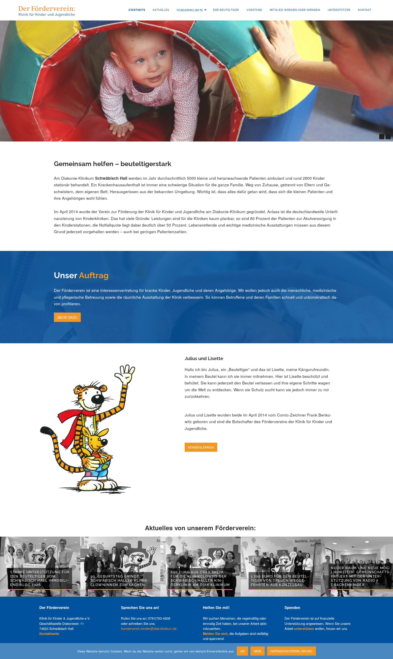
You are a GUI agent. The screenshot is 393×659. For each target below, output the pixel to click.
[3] (372, 136)
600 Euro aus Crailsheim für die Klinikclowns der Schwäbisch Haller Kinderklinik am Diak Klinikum (200, 578)
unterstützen (304, 628)
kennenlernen (201, 447)
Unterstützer (339, 10)
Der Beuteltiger (226, 10)
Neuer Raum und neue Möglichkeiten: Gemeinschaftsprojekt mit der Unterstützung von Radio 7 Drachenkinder (360, 576)
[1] (364, 136)
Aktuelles (161, 10)
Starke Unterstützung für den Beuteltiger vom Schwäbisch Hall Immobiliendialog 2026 (40, 578)
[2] (368, 136)
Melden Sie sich (215, 633)
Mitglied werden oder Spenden (295, 10)
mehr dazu (67, 317)
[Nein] (387, 651)
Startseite (136, 10)
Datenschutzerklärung (291, 651)
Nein (257, 651)
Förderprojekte (190, 10)
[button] (381, 136)
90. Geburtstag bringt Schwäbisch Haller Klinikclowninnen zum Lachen (120, 580)
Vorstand (254, 10)
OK (242, 651)
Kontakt (364, 10)
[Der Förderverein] (46, 10)
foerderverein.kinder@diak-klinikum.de (148, 628)
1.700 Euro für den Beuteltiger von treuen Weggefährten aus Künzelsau (280, 580)
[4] (375, 136)
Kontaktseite (49, 633)
